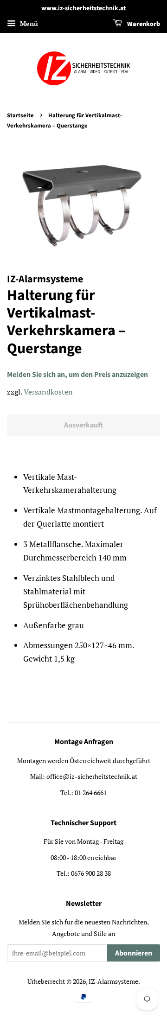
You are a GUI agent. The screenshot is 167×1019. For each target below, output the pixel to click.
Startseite (20, 115)
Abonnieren (133, 953)
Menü (28, 23)
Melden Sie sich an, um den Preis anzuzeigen (77, 374)
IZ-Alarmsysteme (113, 981)
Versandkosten (48, 392)
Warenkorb (143, 24)
